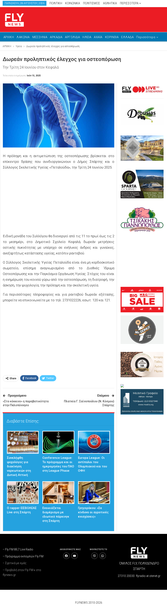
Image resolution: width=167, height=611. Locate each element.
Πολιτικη (55, 3)
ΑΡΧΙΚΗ (8, 37)
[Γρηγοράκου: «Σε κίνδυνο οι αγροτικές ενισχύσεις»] (94, 492)
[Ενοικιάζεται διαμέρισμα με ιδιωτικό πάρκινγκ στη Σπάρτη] (58, 492)
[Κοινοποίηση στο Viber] (94, 555)
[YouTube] (74, 555)
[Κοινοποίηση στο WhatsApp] (102, 555)
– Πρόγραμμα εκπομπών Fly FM (23, 556)
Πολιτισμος (91, 3)
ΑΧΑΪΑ (98, 37)
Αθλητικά (110, 3)
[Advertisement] (58, 202)
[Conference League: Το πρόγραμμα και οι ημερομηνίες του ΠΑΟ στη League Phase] (58, 442)
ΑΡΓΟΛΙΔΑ (72, 37)
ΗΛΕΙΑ (86, 37)
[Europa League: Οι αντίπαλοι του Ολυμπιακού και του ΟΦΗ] (94, 442)
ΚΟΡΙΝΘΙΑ (112, 37)
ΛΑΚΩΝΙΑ (23, 37)
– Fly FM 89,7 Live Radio (18, 549)
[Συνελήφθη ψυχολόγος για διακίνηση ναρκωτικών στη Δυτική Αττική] (23, 442)
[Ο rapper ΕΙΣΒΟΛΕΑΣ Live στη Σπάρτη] (23, 492)
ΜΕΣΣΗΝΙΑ (39, 37)
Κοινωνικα (72, 3)
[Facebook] (66, 555)
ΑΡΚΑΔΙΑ (56, 37)
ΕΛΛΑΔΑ (127, 37)
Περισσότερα (129, 3)
